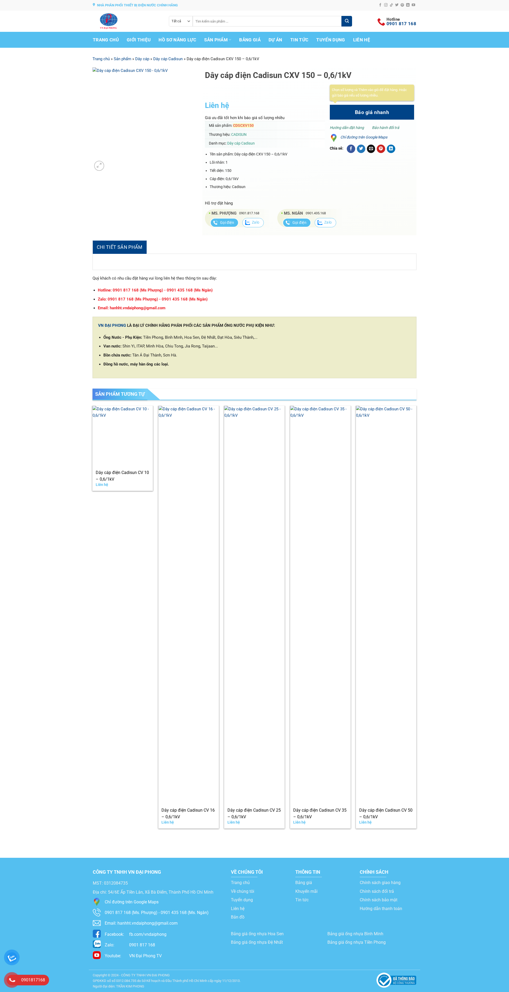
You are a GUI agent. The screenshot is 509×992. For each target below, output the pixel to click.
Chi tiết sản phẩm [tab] (120, 247)
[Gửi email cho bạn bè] (371, 149)
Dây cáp (142, 58)
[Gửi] (346, 21)
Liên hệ (361, 39)
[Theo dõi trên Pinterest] (402, 5)
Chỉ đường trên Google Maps (363, 137)
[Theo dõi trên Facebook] (380, 5)
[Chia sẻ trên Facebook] (351, 149)
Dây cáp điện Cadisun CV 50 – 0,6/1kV (386, 813)
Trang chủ (106, 39)
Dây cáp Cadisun (168, 58)
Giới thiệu (139, 39)
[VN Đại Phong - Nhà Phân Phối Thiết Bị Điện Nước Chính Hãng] (127, 21)
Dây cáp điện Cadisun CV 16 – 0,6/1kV (188, 813)
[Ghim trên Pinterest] (381, 149)
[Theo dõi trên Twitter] (396, 5)
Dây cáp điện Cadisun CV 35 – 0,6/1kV (319, 813)
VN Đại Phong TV (133, 955)
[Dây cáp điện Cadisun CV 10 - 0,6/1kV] (123, 436)
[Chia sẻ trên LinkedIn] (391, 149)
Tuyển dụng (330, 39)
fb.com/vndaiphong (135, 934)
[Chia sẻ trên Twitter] (361, 149)
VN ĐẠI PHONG (112, 325)
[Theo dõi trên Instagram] (386, 5)
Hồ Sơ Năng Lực (177, 39)
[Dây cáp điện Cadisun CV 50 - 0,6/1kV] (386, 605)
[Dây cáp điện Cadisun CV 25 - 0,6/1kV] (254, 605)
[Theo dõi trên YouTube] (413, 5)
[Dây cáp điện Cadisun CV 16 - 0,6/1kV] (189, 605)
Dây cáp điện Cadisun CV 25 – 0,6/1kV (254, 813)
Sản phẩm (216, 39)
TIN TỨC (299, 39)
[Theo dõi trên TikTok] (391, 5)
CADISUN (239, 134)
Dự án (275, 39)
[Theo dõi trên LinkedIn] (408, 5)
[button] (99, 166)
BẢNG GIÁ (250, 39)
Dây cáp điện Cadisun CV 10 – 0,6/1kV (122, 476)
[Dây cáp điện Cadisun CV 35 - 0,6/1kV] (320, 605)
